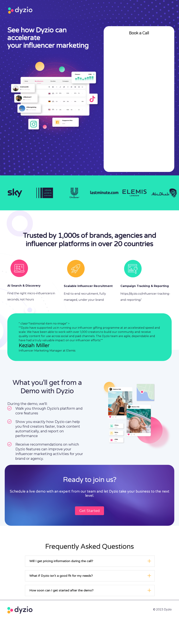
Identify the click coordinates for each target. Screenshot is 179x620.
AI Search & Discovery (24, 285)
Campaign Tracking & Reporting (144, 286)
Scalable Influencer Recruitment (88, 286)
